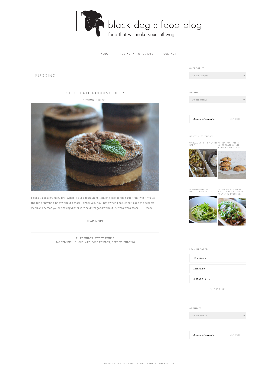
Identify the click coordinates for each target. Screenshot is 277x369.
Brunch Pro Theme (141, 363)
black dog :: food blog (138, 24)
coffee (117, 242)
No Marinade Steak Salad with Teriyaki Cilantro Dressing (230, 191)
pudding (129, 242)
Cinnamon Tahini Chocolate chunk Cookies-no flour (229, 145)
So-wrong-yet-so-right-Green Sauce (200, 190)
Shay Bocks (166, 363)
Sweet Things (104, 238)
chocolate (82, 242)
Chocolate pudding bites (95, 93)
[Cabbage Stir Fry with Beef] (203, 163)
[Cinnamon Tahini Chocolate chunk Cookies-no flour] (232, 165)
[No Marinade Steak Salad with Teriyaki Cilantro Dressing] (232, 212)
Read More (95, 221)
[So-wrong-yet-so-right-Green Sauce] (203, 210)
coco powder (101, 242)
